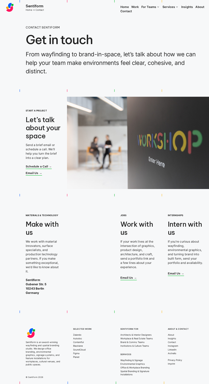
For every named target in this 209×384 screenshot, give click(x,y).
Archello (172, 353)
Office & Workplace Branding (135, 367)
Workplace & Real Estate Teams (136, 338)
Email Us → (34, 173)
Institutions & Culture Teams (134, 346)
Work (135, 7)
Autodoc (77, 338)
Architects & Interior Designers (136, 334)
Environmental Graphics (132, 364)
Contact (126, 11)
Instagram (173, 346)
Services (168, 7)
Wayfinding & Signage (131, 360)
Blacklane (78, 346)
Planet (76, 357)
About (199, 7)
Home (29, 10)
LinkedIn (172, 349)
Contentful (78, 342)
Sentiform (34, 6)
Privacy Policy (175, 360)
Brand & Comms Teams (132, 342)
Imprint (171, 363)
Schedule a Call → (39, 166)
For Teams (148, 7)
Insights (187, 7)
